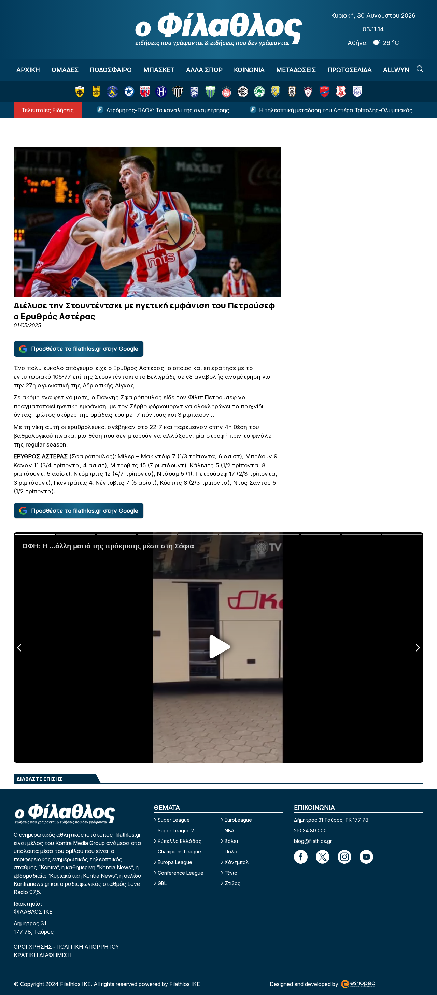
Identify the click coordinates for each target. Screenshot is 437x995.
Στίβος (232, 883)
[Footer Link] (301, 857)
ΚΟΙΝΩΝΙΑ (249, 69)
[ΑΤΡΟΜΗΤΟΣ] (129, 92)
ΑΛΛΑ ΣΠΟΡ (204, 69)
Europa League (175, 862)
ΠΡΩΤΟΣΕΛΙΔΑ (349, 69)
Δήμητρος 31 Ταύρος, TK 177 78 (331, 820)
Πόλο (231, 851)
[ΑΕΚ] (80, 92)
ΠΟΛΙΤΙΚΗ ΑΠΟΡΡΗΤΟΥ (87, 946)
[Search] (420, 68)
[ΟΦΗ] (243, 92)
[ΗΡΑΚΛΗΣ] (161, 92)
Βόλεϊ (231, 841)
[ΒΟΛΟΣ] (145, 92)
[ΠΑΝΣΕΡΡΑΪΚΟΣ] (341, 92)
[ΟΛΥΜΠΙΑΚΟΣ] (226, 92)
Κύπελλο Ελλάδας (179, 841)
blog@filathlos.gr (313, 841)
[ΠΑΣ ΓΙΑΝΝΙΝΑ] (357, 92)
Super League (174, 820)
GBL (162, 883)
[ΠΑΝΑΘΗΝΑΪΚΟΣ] (259, 92)
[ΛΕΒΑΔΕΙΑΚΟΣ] (210, 92)
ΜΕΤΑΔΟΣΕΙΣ (296, 69)
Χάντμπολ (237, 862)
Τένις (231, 873)
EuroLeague (238, 820)
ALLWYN (396, 69)
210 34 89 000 (310, 830)
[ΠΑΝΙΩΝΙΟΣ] (324, 92)
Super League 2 (176, 830)
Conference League (180, 873)
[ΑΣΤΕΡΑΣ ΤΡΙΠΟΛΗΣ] (112, 92)
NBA (229, 830)
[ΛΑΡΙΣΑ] (308, 92)
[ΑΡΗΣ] (96, 92)
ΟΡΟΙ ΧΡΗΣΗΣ (33, 946)
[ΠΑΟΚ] (292, 92)
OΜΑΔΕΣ (65, 69)
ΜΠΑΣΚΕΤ (158, 69)
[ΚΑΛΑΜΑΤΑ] (178, 92)
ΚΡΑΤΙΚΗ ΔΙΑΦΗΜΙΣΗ (42, 955)
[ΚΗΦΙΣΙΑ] (194, 92)
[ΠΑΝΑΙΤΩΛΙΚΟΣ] (276, 92)
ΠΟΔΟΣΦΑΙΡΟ (111, 69)
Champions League (179, 851)
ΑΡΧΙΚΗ (28, 69)
